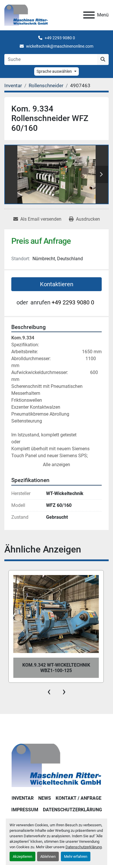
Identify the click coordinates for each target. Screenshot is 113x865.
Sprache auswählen (54, 71)
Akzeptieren (22, 856)
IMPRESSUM (24, 809)
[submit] (103, 59)
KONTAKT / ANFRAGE (78, 798)
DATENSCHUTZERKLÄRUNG (72, 809)
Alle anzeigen (56, 464)
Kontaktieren (56, 284)
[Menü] (89, 15)
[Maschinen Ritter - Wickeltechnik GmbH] (56, 765)
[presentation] (49, 691)
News (44, 798)
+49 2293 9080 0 (60, 38)
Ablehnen (48, 856)
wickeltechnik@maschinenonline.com (59, 46)
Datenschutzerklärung (83, 847)
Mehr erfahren (75, 856)
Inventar (23, 798)
